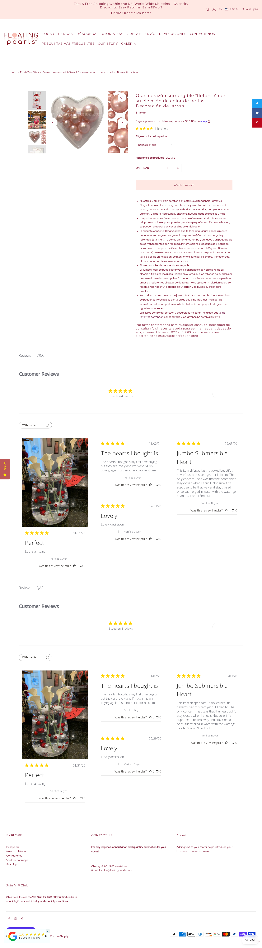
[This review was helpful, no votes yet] (74, 566)
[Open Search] (207, 9)
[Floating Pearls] (12, 941)
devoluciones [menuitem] (172, 34)
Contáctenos (14, 855)
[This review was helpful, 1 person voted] (226, 510)
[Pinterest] (22, 919)
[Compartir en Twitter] (257, 113)
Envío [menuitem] (150, 34)
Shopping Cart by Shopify (53, 936)
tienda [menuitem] (64, 34)
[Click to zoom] (122, 97)
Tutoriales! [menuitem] (111, 34)
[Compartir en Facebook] (257, 103)
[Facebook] (9, 919)
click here (142, 13)
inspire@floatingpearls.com (115, 870)
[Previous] (53, 122)
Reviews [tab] (25, 355)
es (220, 9)
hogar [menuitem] (48, 34)
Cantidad (142, 168)
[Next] (122, 122)
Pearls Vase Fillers (29, 72)
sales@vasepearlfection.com (176, 336)
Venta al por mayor (17, 860)
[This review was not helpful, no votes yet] (81, 566)
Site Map (11, 864)
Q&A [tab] (40, 355)
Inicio (13, 72)
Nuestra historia (16, 851)
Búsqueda (12, 847)
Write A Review (226, 394)
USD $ (233, 9)
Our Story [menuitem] (108, 43)
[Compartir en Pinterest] (257, 123)
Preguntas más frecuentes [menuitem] (68, 43)
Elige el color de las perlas (151, 136)
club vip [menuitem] (133, 34)
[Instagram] (15, 919)
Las (216, 312)
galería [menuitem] (128, 43)
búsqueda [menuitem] (86, 34)
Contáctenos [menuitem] (202, 34)
